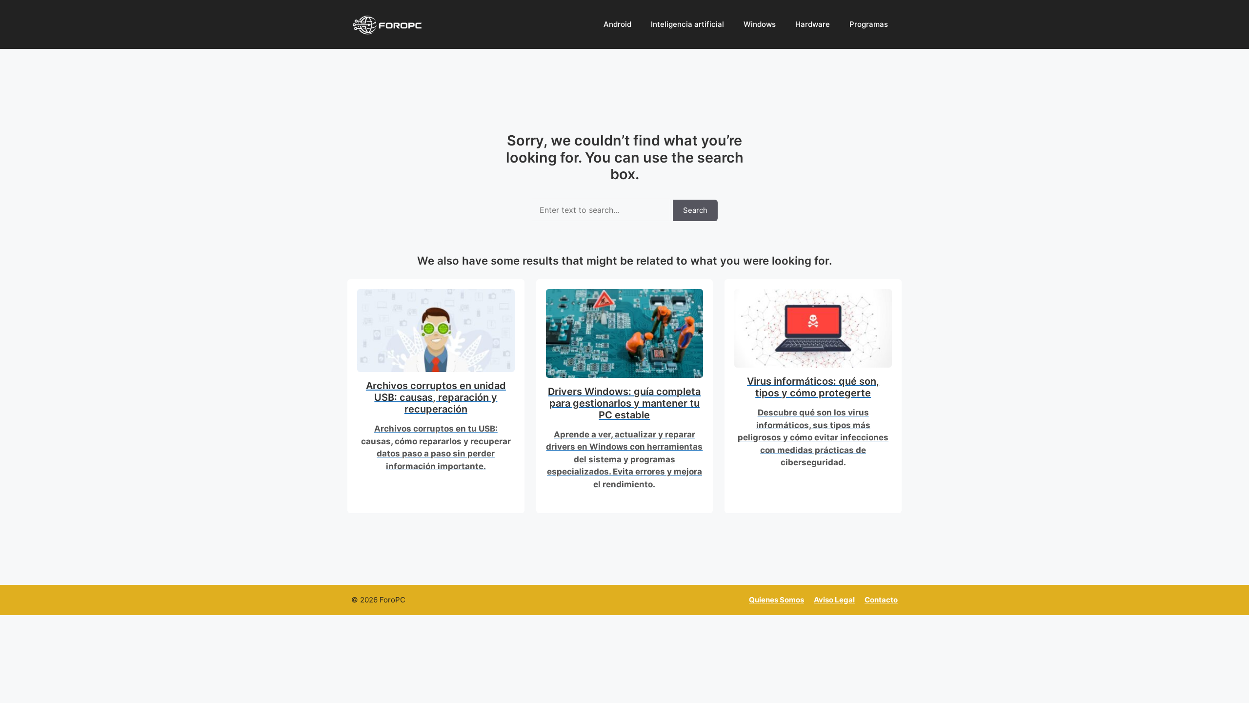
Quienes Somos (776, 599)
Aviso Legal (834, 599)
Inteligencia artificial (687, 24)
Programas (868, 24)
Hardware (812, 24)
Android (617, 24)
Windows (760, 24)
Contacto (881, 599)
